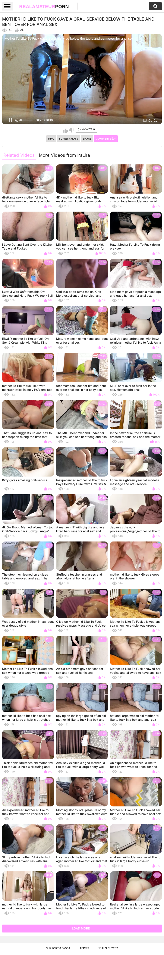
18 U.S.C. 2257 (108, 948)
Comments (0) (106, 138)
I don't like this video (71, 130)
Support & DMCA (58, 948)
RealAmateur (44, 6)
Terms (84, 948)
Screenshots (68, 138)
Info (51, 138)
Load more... (82, 928)
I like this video (65, 130)
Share (87, 138)
